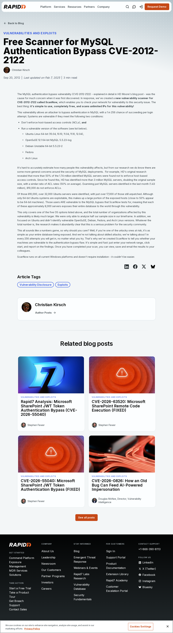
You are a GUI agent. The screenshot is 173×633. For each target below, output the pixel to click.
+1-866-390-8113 (149, 549)
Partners (89, 6)
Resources (74, 6)
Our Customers (51, 570)
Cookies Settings (140, 626)
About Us (47, 551)
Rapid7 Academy (117, 580)
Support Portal (115, 557)
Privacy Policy (32, 628)
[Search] (127, 7)
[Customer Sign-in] (141, 7)
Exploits (63, 284)
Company (103, 6)
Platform (45, 6)
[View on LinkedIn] (126, 266)
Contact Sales (18, 609)
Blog (76, 551)
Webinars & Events (86, 568)
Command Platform (21, 558)
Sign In (110, 551)
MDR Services (18, 570)
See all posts (86, 517)
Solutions (15, 574)
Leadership (48, 557)
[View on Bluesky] (153, 267)
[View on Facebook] (135, 266)
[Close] (167, 626)
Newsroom (48, 563)
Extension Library (117, 574)
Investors (47, 582)
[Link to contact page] (134, 7)
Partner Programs (53, 576)
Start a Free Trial (20, 588)
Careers (46, 588)
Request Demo (156, 6)
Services (59, 6)
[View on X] (144, 266)
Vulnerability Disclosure (36, 284)
